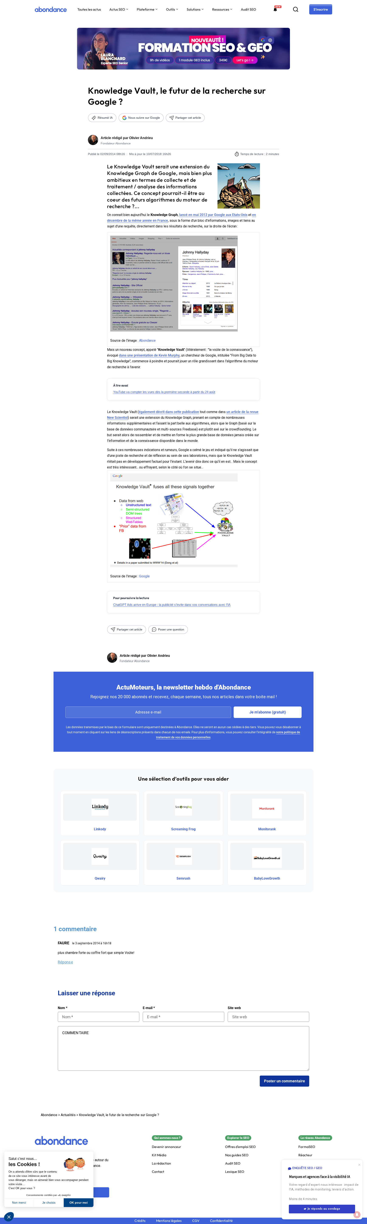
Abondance (147, 340)
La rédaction (161, 1163)
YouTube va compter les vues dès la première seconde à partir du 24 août (164, 392)
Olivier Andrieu (141, 138)
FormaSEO (306, 1147)
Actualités (68, 1115)
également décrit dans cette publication (169, 412)
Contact (158, 1172)
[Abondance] (51, 9)
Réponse (65, 962)
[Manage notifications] (357, 1214)
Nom (62, 1008)
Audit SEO (248, 9)
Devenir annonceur (166, 1147)
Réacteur (305, 1155)
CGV (195, 1221)
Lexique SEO (234, 1172)
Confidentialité (221, 1221)
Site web (234, 1008)
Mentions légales (169, 1221)
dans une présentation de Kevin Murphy (149, 355)
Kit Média (159, 1155)
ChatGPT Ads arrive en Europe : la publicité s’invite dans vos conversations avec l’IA (171, 604)
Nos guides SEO (236, 1155)
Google (144, 576)
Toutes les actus (89, 9)
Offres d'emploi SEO (240, 1147)
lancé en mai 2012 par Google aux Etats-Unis (213, 215)
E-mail (149, 1008)
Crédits (139, 1221)
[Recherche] (296, 9)
